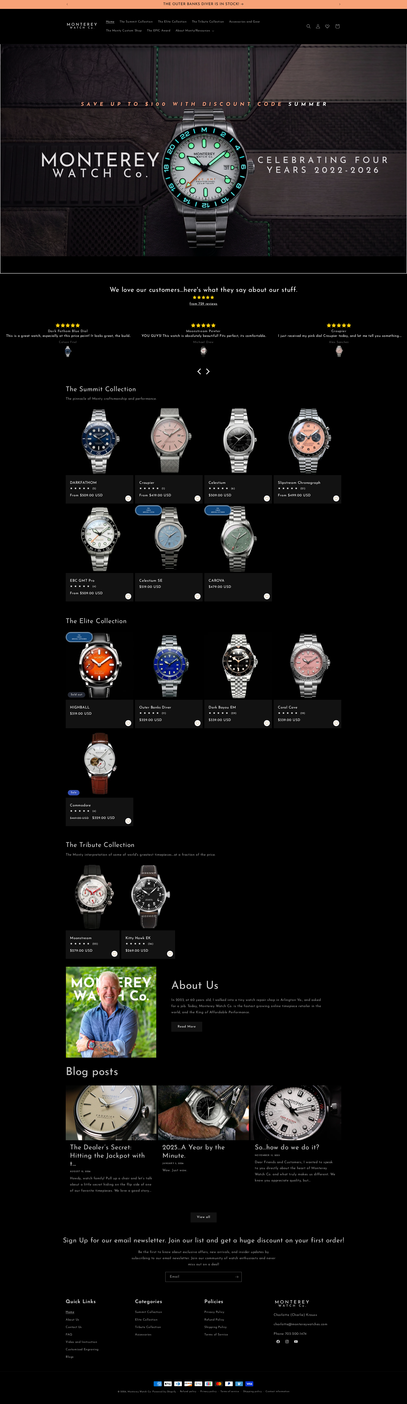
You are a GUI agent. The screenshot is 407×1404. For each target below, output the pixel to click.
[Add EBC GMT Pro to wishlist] (128, 596)
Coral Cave (288, 707)
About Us (72, 1319)
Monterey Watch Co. (140, 1392)
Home (70, 1312)
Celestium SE (150, 581)
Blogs (70, 1357)
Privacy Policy (214, 1312)
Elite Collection (146, 1319)
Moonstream (81, 938)
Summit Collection (148, 1312)
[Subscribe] (236, 1277)
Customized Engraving (82, 1349)
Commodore (80, 805)
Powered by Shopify (164, 1392)
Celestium (217, 483)
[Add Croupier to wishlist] (198, 498)
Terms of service (229, 1391)
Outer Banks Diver (155, 707)
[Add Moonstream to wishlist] (114, 954)
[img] (203, 297)
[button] (194, 30)
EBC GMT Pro (82, 581)
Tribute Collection (148, 1327)
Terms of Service (216, 1334)
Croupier (146, 483)
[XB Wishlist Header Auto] (327, 26)
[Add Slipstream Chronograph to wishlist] (336, 498)
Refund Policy (214, 1319)
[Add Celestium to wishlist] (267, 498)
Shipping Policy (215, 1327)
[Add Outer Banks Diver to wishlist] (198, 723)
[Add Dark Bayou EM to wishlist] (267, 723)
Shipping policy (252, 1391)
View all (203, 1217)
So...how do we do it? (287, 1147)
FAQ (69, 1334)
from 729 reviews (203, 304)
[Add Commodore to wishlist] (128, 821)
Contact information (277, 1391)
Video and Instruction (81, 1342)
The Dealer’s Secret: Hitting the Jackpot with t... (107, 1155)
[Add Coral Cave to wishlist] (336, 723)
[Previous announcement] (67, 4)
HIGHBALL (80, 707)
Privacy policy (208, 1391)
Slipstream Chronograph (299, 483)
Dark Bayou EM (222, 707)
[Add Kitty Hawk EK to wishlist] (170, 954)
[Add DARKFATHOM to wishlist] (128, 498)
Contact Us (74, 1327)
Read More (187, 1026)
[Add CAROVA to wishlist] (267, 596)
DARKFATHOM (83, 483)
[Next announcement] (339, 4)
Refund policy (188, 1391)
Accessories (143, 1334)
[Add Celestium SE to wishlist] (198, 596)
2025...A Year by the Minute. (193, 1151)
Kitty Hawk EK (138, 938)
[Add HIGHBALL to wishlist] (128, 723)
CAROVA (216, 581)
